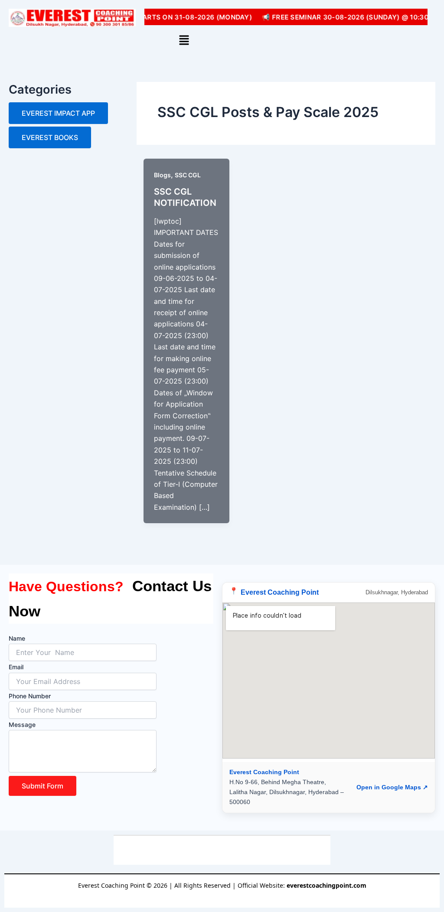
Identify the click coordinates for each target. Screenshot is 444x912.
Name (17, 638)
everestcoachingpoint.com (326, 885)
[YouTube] (177, 850)
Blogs (162, 175)
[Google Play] (249, 850)
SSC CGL (188, 175)
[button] (184, 40)
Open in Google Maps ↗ (392, 787)
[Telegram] (266, 850)
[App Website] (231, 850)
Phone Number (30, 696)
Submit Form (42, 786)
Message (22, 724)
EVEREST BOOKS (50, 137)
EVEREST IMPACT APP (58, 113)
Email (16, 667)
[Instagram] (195, 850)
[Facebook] (213, 850)
